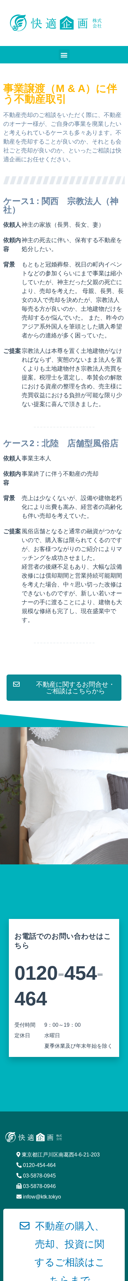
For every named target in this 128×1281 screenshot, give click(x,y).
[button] (64, 54)
